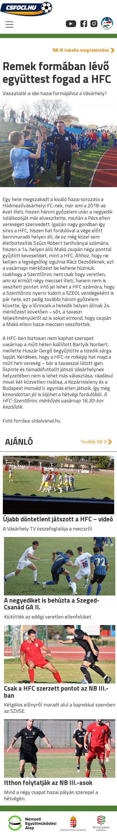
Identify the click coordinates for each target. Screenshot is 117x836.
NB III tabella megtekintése (81, 50)
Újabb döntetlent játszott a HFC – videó (58, 519)
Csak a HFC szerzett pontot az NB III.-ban (56, 691)
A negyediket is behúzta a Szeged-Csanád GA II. (51, 603)
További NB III (93, 441)
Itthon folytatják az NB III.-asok (48, 782)
